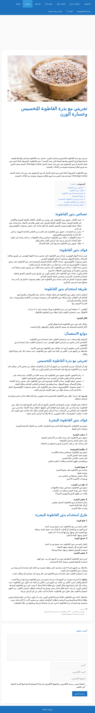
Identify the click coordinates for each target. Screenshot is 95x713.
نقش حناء (48, 4)
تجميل (18, 4)
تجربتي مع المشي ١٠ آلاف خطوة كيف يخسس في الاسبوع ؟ (64, 611)
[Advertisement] (47, 31)
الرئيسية (87, 4)
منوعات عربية (75, 4)
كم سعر (37, 4)
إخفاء (73, 184)
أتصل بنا (70, 11)
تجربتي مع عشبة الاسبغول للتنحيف (73, 614)
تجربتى (27, 4)
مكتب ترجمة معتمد (55, 11)
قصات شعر (61, 4)
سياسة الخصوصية (83, 11)
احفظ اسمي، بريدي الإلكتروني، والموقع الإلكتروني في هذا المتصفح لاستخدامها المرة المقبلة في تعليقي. (48, 685)
